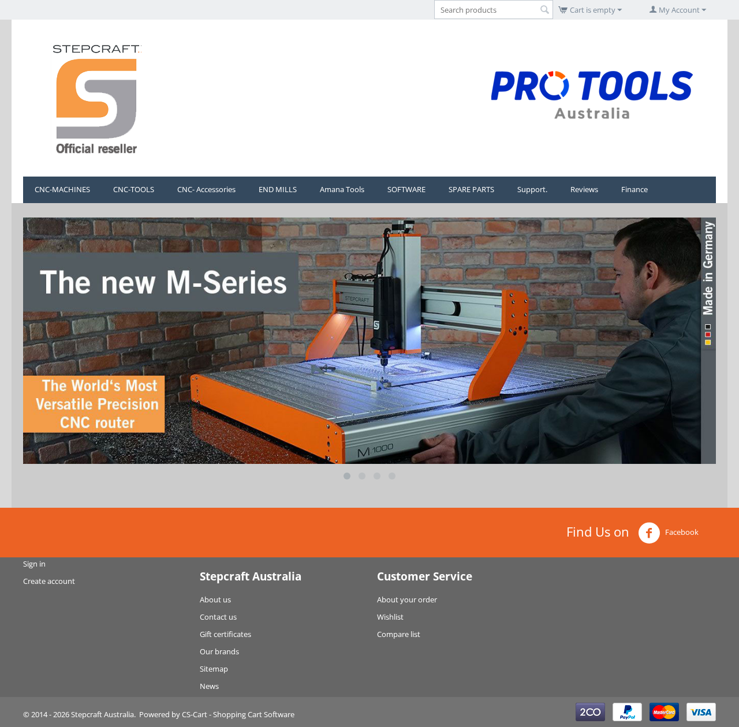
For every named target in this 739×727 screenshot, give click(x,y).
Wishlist (390, 617)
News (209, 686)
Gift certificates (225, 634)
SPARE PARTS (471, 189)
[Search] (544, 10)
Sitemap (214, 669)
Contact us (218, 617)
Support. (532, 189)
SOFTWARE (406, 189)
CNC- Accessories (206, 189)
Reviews (584, 189)
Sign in (34, 564)
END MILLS (278, 189)
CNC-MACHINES (62, 189)
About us (215, 599)
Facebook (681, 532)
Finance (634, 189)
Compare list (398, 634)
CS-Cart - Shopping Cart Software (238, 714)
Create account (49, 581)
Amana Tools (342, 189)
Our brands (219, 651)
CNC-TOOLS (133, 189)
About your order (407, 599)
